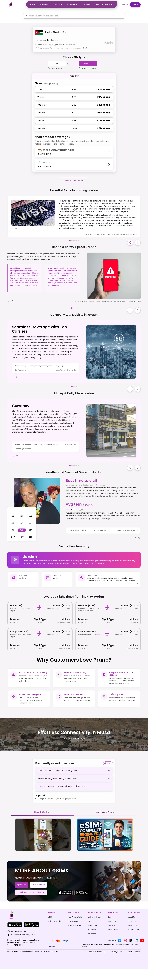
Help (109, 763)
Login (135, 4)
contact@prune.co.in (19, 931)
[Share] (12, 228)
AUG (19, 510)
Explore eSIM (21, 885)
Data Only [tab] (74, 76)
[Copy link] (16, 228)
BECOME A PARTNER (104, 4)
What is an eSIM (38, 885)
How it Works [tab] (41, 812)
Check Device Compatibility (29, 892)
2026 (24, 510)
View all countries (72, 180)
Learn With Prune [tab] (104, 812)
